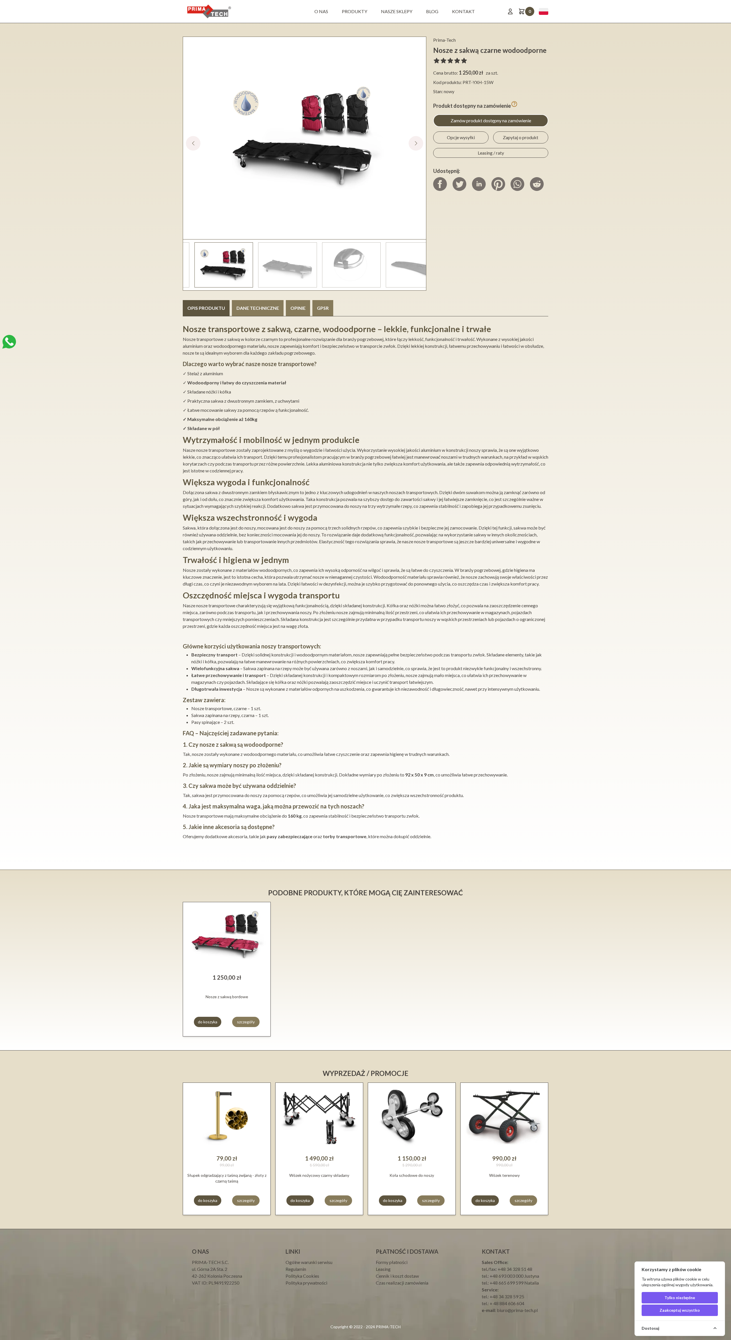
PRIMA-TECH (388, 1326)
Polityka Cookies (302, 1276)
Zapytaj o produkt (520, 137)
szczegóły (246, 1021)
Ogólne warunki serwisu (309, 1262)
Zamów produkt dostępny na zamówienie (491, 120)
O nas (321, 11)
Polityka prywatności (306, 1282)
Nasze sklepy (396, 11)
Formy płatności (391, 1262)
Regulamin (296, 1269)
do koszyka (207, 1021)
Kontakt (463, 11)
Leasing (383, 1269)
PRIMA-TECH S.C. (210, 1262)
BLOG (432, 11)
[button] (416, 143)
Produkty (354, 11)
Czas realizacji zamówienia (402, 1282)
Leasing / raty (491, 152)
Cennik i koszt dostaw (397, 1276)
